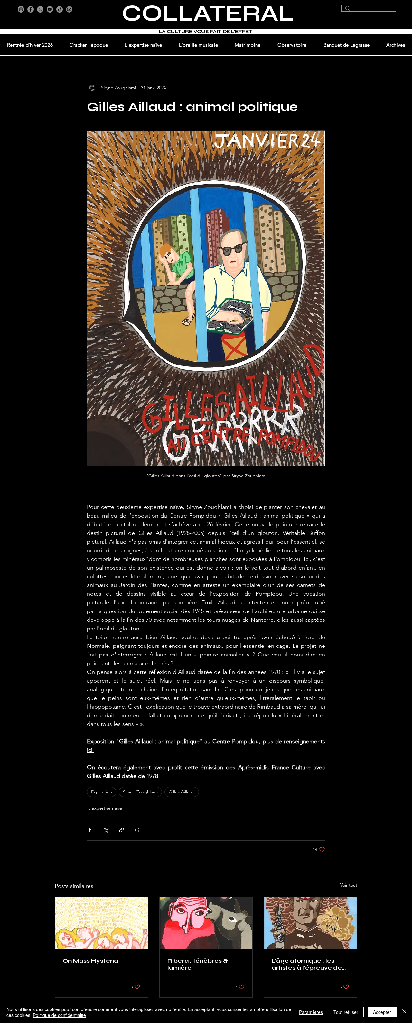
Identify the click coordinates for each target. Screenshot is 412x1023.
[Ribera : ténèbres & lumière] (206, 923)
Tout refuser (345, 1012)
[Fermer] (404, 1012)
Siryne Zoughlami (140, 792)
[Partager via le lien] (121, 830)
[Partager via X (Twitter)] (106, 830)
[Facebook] (30, 9)
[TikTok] (59, 9)
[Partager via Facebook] (90, 830)
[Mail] (69, 9)
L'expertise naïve (105, 808)
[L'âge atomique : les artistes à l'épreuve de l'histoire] (310, 923)
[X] (40, 9)
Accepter (382, 1012)
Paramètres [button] (311, 1012)
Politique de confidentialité (59, 1015)
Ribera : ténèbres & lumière (197, 964)
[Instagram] (21, 9)
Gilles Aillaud (182, 792)
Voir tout (348, 885)
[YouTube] (50, 9)
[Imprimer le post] (137, 830)
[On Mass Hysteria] (101, 923)
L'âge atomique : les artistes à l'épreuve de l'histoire (307, 964)
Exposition (101, 792)
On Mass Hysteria (90, 960)
